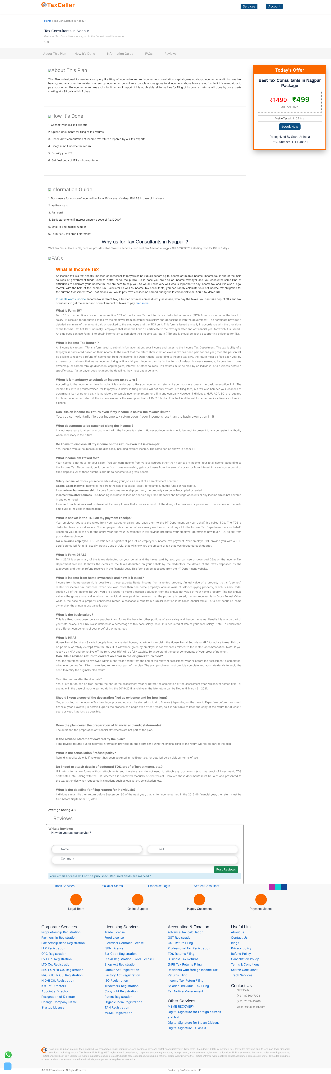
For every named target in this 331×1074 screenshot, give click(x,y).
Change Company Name (59, 1002)
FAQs (148, 53)
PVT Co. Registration (56, 959)
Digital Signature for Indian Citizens (193, 1022)
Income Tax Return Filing (185, 980)
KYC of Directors (53, 986)
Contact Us (239, 937)
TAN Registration (117, 1007)
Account (274, 6)
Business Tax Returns (183, 959)
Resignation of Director (58, 997)
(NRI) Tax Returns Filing (185, 964)
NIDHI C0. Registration (57, 980)
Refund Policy (241, 954)
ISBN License (114, 948)
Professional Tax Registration (189, 948)
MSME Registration (118, 1013)
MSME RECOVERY (181, 1006)
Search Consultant (206, 886)
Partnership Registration (58, 937)
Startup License (52, 1007)
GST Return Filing (180, 943)
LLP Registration (53, 948)
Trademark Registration (121, 986)
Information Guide (120, 53)
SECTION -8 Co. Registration (62, 970)
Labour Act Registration (122, 970)
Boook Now (289, 126)
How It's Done (85, 53)
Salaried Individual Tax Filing (188, 986)
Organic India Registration (123, 1002)
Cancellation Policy (245, 959)
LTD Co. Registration (56, 964)
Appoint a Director (54, 991)
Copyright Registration (121, 991)
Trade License (115, 932)
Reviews (170, 53)
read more (142, 303)
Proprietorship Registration (60, 932)
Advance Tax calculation (185, 932)
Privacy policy (241, 948)
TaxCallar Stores (111, 886)
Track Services (64, 886)
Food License (114, 937)
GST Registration (180, 937)
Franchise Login (158, 886)
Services (249, 6)
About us (237, 932)
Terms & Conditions (245, 964)
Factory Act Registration (122, 975)
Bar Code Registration (121, 954)
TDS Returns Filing (181, 954)
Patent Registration (118, 997)
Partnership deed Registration (63, 943)
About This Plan (54, 53)
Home (47, 20)
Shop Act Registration (120, 964)
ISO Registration (116, 980)
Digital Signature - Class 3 (187, 1028)
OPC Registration (53, 954)
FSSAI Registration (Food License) (129, 959)
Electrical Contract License (124, 943)
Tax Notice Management (185, 991)
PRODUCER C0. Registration (62, 975)
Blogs (235, 943)
